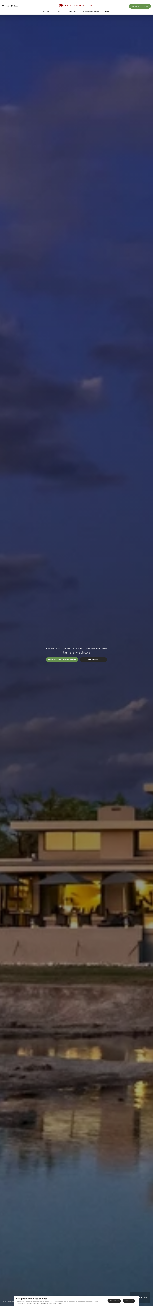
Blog (107, 12)
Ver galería (93, 660)
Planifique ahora (140, 6)
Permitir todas (114, 1301)
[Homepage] (3, 1301)
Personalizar (129, 1301)
